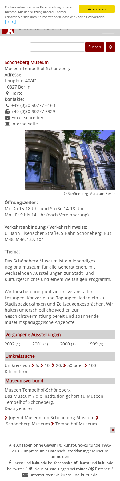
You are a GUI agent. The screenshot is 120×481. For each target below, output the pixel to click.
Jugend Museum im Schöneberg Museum (51, 417)
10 (47, 365)
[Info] (10, 21)
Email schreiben (28, 117)
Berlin (24, 87)
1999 (93, 344)
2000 (65, 344)
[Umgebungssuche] (110, 47)
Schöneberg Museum (28, 424)
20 (58, 365)
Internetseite (24, 124)
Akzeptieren (97, 9)
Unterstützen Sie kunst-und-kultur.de (63, 475)
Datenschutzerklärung (68, 451)
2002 (9, 344)
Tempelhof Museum (76, 424)
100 (92, 365)
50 (69, 365)
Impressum (34, 451)
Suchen (94, 46)
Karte (16, 93)
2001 (37, 344)
